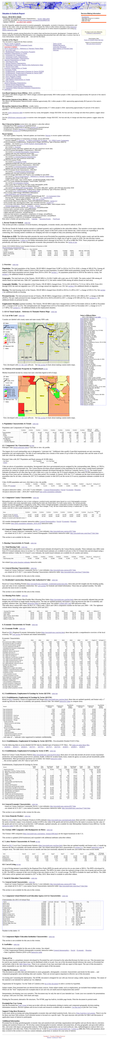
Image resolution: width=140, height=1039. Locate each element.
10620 (82, 331)
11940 (82, 375)
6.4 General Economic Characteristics (25, 166)
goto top (27, 223)
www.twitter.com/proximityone (59, 1029)
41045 (16, 516)
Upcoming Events (45, 219)
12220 (82, 385)
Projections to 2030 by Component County (18, 45)
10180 (82, 321)
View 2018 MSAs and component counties (18, 194)
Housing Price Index (11, 66)
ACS (86, 470)
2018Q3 (82, 747)
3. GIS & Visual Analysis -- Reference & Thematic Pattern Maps (33, 176)
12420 (82, 390)
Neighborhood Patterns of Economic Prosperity (20, 52)
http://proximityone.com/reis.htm (53, 632)
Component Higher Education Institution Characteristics (23, 88)
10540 (82, 329)
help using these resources (93, 43)
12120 (82, 381)
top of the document (51, 984)
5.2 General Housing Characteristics (24, 157)
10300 (82, 324)
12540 (82, 393)
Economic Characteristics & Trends (15, 68)
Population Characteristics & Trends (15, 53)
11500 (82, 359)
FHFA (14, 599)
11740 (82, 368)
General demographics (12, 206)
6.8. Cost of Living (38, 199)
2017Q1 (32, 747)
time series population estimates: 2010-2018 (26, 523)
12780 (82, 402)
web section (42, 586)
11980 (82, 376)
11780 (82, 369)
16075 (15, 514)
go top (45, 369)
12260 (82, 386)
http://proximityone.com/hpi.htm (62, 599)
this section (42, 365)
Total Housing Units (11, 61)
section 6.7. (17, 308)
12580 (82, 394)
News (60, 1037)
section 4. (5, 274)
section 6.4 (79, 847)
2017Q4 (57, 747)
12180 (82, 384)
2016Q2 (7, 747)
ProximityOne (85, 17)
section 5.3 (16, 130)
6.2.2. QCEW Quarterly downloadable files (33, 144)
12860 (82, 405)
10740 (82, 335)
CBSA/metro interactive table (17, 117)
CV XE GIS (22, 365)
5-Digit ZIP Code (65, 603)
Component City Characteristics (15, 55)
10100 (82, 318)
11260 (82, 354)
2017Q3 (49, 747)
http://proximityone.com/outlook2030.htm (13, 247)
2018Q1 (65, 747)
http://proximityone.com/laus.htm (50, 845)
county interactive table (15, 112)
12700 (82, 399)
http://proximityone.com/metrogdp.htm (61, 820)
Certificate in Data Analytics (93, 33)
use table (98, 317)
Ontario (5, 462)
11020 (82, 346)
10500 (82, 327)
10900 (82, 342)
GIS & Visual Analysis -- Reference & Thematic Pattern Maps (23, 48)
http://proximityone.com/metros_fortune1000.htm (40, 834)
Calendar (34, 219)
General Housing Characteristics (15, 63)
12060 (82, 378)
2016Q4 (24, 747)
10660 (82, 333)
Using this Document (59, 47)
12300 (82, 388)
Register (48, 135)
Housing (37, 206)
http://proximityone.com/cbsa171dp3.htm (76, 808)
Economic (30, 206)
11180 (81, 351)
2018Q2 (74, 747)
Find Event (56, 219)
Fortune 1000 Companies (13, 78)
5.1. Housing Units (46, 198)
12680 (82, 398)
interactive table (32, 603)
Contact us (24, 240)
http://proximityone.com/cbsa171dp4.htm (75, 572)
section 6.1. (93, 298)
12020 (82, 377)
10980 (82, 344)
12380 (82, 389)
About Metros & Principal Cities (63, 48)
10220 (82, 322)
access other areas (44, 19)
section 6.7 (22, 129)
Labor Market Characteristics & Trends (17, 79)
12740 (82, 401)
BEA (11, 632)
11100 (81, 348)
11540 (82, 360)
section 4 (71, 286)
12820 (82, 403)
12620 (82, 395)
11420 (82, 356)
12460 (82, 392)
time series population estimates (50, 492)
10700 (82, 334)
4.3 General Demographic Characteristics (26, 152)
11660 (82, 364)
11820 (82, 371)
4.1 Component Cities (53, 196)
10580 (82, 330)
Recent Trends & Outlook (12, 43)
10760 (82, 337)
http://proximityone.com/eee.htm (56, 699)
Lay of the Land (10, 50)
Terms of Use (57, 43)
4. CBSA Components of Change (36, 140)
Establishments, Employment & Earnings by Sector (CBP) (23, 73)
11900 (82, 373)
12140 (82, 382)
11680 (82, 365)
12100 (82, 380)
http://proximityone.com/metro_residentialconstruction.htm (47, 584)
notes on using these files (80, 745)
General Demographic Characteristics (17, 58)
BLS (10, 699)
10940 (82, 343)
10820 (82, 339)
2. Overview (21, 140)
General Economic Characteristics (16, 75)
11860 (82, 372)
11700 (82, 367)
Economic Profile (10, 70)
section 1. (55, 272)
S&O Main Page (25, 964)
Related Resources (59, 45)
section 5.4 (21, 126)
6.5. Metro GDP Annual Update (23, 188)
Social (23, 206)
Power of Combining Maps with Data (93, 40)
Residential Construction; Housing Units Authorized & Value (24, 65)
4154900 (12, 486)
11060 (82, 347)
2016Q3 (15, 747)
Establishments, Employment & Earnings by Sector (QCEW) (24, 71)
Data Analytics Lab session (85, 1013)
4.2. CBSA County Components (59, 140)
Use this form (76, 1007)
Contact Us (55, 1037)
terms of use (73, 242)
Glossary (56, 50)
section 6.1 (32, 207)
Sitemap (49, 1037)
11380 (82, 355)
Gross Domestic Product (13, 76)
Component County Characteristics (16, 57)
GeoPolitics (8, 89)
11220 (82, 352)
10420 (82, 325)
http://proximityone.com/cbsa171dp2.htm (73, 886)
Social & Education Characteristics (15, 83)
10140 (82, 320)
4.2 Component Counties (21, 183)
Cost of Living (9, 81)
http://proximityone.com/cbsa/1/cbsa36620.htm (35, 20)
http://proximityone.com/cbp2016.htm (46, 755)
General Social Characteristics (15, 84)
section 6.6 (34, 127)
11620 (82, 363)
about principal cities (21, 447)
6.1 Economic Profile (19, 162)
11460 (82, 358)
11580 (82, 361)
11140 (81, 350)
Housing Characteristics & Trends (15, 60)
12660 (82, 397)
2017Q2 (40, 747)
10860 (82, 341)
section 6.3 (53, 201)
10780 (82, 338)
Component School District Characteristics (18, 86)
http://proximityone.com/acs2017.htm (63, 531)
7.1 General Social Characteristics (24, 171)
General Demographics (52, 490)
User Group (22, 1005)
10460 (82, 326)
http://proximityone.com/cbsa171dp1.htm (84, 533)
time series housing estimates (20, 562)
